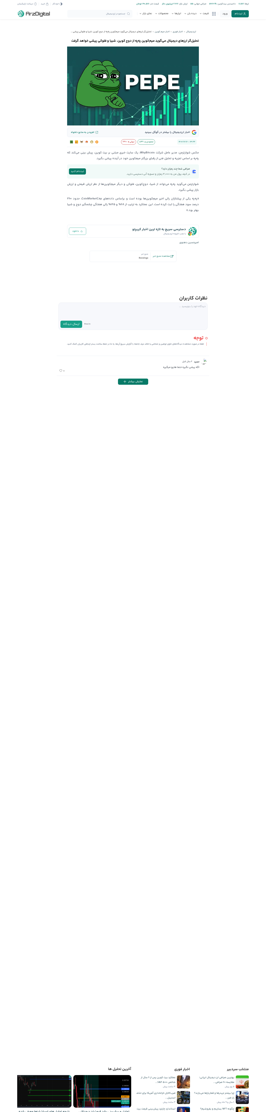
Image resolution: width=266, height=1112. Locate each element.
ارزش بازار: (182, 4)
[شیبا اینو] (87, 141)
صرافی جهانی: (199, 4)
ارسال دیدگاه (71, 324)
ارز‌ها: (246, 4)
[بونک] (76, 141)
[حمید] (204, 361)
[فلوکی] (81, 141)
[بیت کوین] (97, 141)
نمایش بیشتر (135, 381)
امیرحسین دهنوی (189, 243)
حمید (196, 362)
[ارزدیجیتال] (33, 13)
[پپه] (71, 141)
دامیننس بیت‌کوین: (226, 4)
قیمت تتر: (154, 4)
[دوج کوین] (92, 141)
